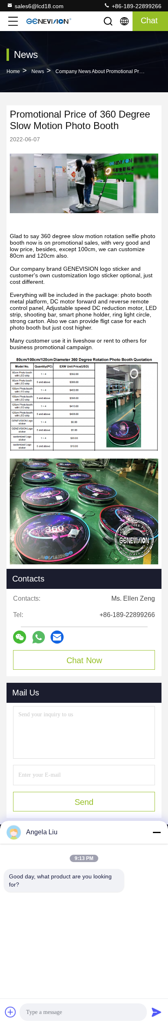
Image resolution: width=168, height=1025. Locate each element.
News (37, 71)
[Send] (156, 1012)
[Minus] (156, 832)
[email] (57, 637)
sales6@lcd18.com (39, 6)
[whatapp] (38, 637)
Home (13, 71)
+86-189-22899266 (135, 6)
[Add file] (10, 1012)
